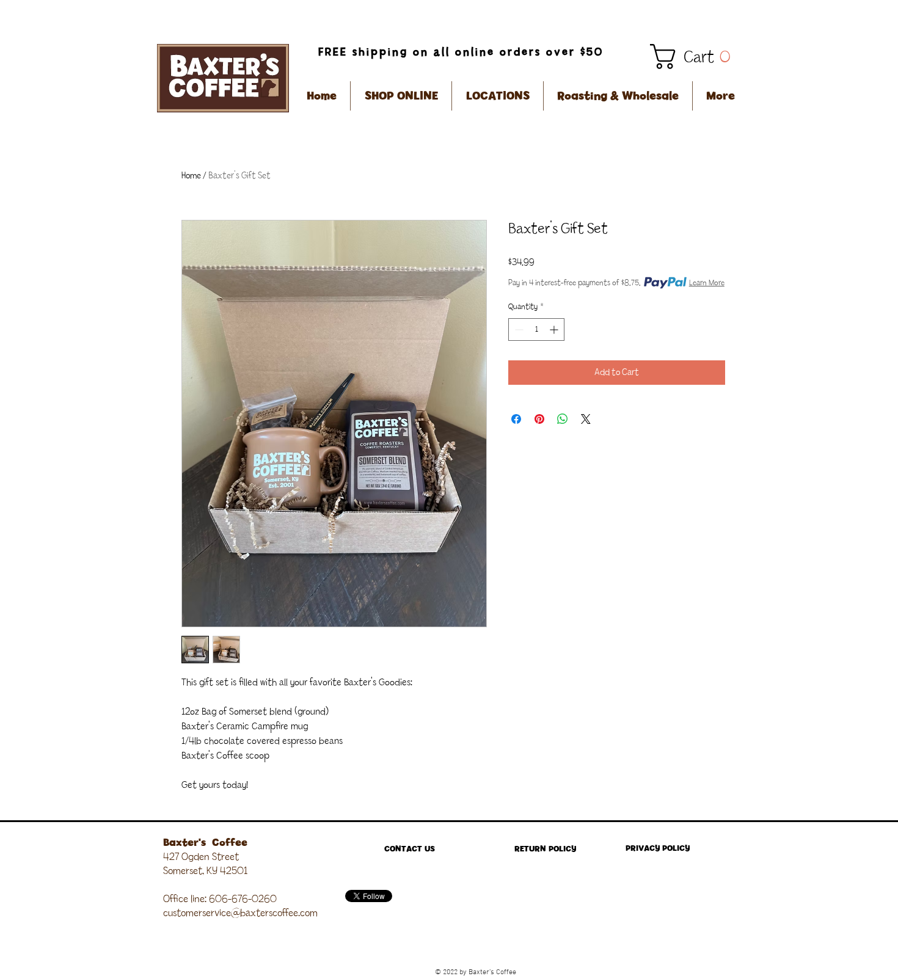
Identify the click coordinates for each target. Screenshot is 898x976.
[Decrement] (517, 329)
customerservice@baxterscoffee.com (240, 913)
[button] (696, 56)
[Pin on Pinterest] (539, 419)
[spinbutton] (536, 329)
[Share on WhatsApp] (562, 419)
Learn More (707, 282)
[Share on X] (586, 419)
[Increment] (555, 329)
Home (191, 176)
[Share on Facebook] (516, 419)
